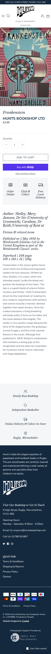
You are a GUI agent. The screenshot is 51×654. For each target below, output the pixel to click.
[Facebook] (8, 544)
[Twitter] (4, 544)
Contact (7, 576)
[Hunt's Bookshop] (25, 11)
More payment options (26, 174)
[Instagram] (12, 544)
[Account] (42, 16)
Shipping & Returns (13, 566)
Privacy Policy (10, 571)
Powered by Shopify (25, 617)
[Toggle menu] (3, 16)
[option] (25, 66)
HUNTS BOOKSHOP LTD (24, 118)
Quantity (7, 138)
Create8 (25, 621)
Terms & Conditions (13, 561)
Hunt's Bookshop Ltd (19, 614)
